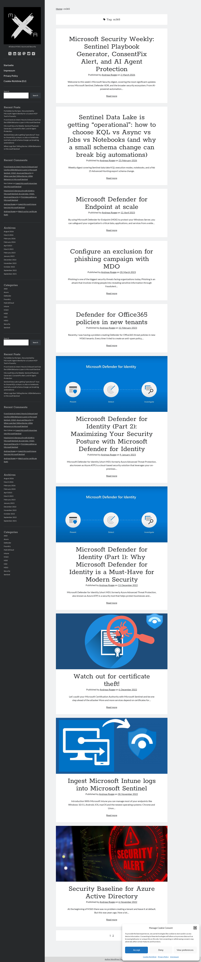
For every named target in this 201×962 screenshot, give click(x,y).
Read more (111, 95)
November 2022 (10, 263)
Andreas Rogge (9, 204)
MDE (6, 313)
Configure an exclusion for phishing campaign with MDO (111, 259)
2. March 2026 (128, 74)
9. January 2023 (128, 454)
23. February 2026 (128, 160)
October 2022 (9, 267)
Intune (6, 306)
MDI (5, 317)
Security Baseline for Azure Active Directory (112, 854)
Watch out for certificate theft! (112, 641)
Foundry (7, 299)
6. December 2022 (128, 689)
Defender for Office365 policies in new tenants (111, 318)
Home (59, 8)
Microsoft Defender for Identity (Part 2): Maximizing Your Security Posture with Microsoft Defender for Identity (112, 384)
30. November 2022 (128, 794)
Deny (160, 950)
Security (7, 324)
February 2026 (9, 238)
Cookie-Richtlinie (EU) (15, 81)
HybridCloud (9, 303)
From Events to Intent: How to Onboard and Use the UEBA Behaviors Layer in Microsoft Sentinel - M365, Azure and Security (21, 170)
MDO (6, 320)
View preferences (185, 950)
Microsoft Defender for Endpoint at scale (112, 203)
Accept (136, 950)
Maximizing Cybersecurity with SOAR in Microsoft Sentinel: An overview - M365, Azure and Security (19, 194)
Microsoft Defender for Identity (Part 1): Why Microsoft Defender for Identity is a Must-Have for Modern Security (112, 514)
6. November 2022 (127, 901)
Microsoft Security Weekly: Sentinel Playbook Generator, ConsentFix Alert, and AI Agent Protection (21, 128)
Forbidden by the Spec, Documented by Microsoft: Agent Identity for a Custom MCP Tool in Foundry (20, 113)
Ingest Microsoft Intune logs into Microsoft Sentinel (112, 746)
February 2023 (9, 253)
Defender (7, 296)
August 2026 (9, 231)
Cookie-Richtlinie (149, 957)
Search (6, 91)
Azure (6, 292)
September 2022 (10, 270)
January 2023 (9, 256)
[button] (195, 927)
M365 (6, 310)
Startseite (9, 65)
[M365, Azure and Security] (22, 43)
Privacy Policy (163, 957)
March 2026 (8, 235)
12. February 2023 (128, 327)
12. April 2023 (128, 212)
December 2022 (10, 260)
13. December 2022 (128, 585)
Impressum (174, 957)
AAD (6, 289)
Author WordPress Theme (115, 959)
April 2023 (8, 245)
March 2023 (8, 249)
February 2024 (9, 242)
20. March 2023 (128, 272)
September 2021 (10, 274)
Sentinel (7, 327)
